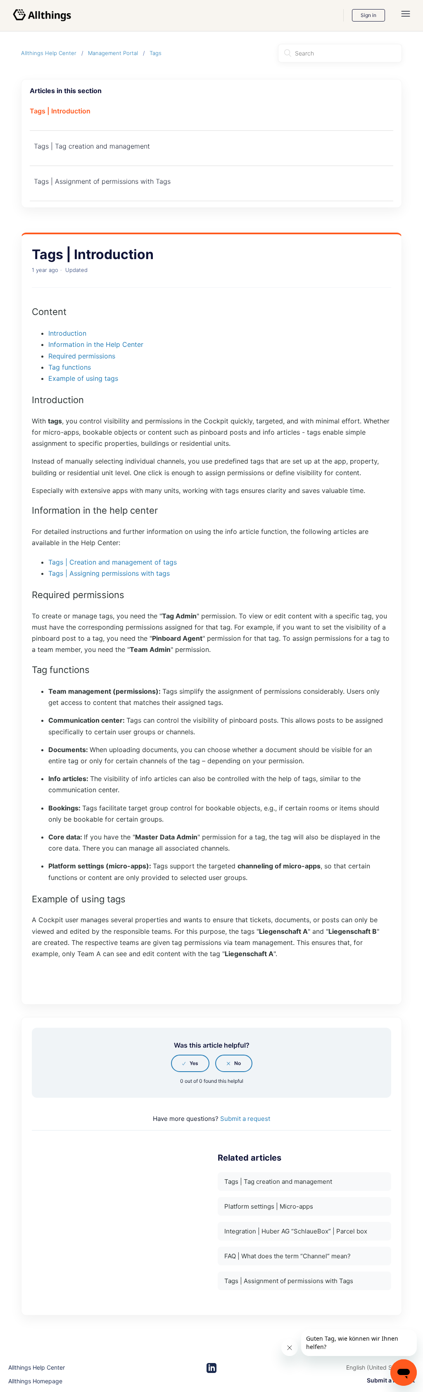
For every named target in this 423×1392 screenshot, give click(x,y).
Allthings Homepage (35, 1381)
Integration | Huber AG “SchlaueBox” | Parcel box (295, 1231)
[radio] (190, 1063)
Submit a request (245, 1119)
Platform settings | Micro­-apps (268, 1206)
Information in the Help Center (95, 344)
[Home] (42, 15)
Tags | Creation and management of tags (112, 562)
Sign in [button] (368, 15)
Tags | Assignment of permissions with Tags (102, 181)
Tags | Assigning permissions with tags (109, 573)
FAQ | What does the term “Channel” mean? (287, 1256)
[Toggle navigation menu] (405, 15)
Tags (156, 53)
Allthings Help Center (48, 53)
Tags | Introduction (60, 111)
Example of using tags (83, 378)
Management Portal (113, 53)
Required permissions (81, 356)
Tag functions (69, 367)
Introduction (67, 333)
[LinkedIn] (211, 1368)
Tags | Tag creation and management (92, 146)
